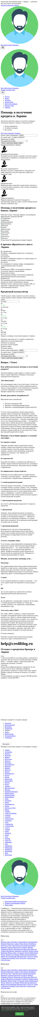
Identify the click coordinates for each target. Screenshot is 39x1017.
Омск (6, 799)
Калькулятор (9, 102)
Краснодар (8, 779)
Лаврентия (8, 728)
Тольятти (8, 833)
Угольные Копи (10, 736)
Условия (7, 100)
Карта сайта (9, 905)
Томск (7, 835)
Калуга (7, 775)
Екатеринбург (9, 764)
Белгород (8, 755)
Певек (7, 732)
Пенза (7, 802)
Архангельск (31, 958)
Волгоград (8, 759)
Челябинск (8, 849)
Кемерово (4, 953)
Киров (7, 777)
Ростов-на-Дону (10, 808)
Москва (7, 790)
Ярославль (8, 855)
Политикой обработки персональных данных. (15, 1010)
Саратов (7, 817)
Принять (19, 1014)
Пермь (25, 945)
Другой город (5, 960)
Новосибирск (9, 797)
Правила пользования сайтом (15, 903)
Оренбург (8, 800)
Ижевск (7, 768)
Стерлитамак (9, 826)
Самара (7, 811)
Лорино (7, 107)
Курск (7, 784)
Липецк (7, 786)
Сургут (7, 828)
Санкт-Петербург (11, 813)
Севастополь (9, 819)
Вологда (7, 761)
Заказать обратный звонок (10, 5)
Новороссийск (10, 795)
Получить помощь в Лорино (10, 133)
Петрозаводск (9, 804)
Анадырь (8, 723)
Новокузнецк (9, 793)
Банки (7, 98)
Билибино (8, 727)
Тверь (7, 831)
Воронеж (8, 763)
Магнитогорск (10, 788)
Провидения (9, 734)
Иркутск (8, 770)
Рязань (7, 810)
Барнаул (7, 754)
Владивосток (18, 949)
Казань (7, 772)
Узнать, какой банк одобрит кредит (12, 143)
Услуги (7, 96)
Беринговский (10, 725)
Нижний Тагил (14, 958)
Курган (7, 782)
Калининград (9, 773)
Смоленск (8, 820)
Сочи (6, 822)
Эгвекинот (8, 737)
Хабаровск (8, 846)
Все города (6, 744)
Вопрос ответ (9, 105)
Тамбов (7, 829)
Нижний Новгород (11, 791)
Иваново (8, 766)
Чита (6, 853)
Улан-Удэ (8, 840)
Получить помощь (11, 104)
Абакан (7, 750)
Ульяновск (8, 842)
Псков (7, 806)
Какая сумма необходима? (9, 135)
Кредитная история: (7, 139)
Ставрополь (9, 824)
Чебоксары (8, 847)
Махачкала (10, 951)
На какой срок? (6, 137)
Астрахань (8, 752)
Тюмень (7, 838)
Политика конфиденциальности (16, 901)
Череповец (8, 851)
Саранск (7, 815)
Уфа (6, 844)
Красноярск (9, 781)
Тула (6, 837)
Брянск (7, 757)
